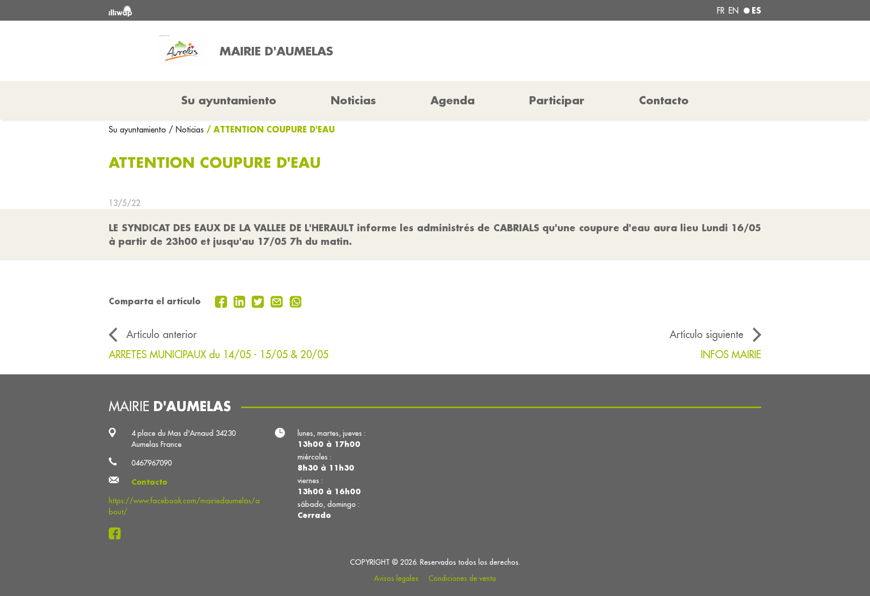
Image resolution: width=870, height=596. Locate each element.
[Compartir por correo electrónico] (277, 301)
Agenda (452, 100)
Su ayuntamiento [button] (228, 100)
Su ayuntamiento (139, 129)
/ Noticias (186, 129)
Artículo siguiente (707, 334)
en (734, 11)
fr (720, 11)
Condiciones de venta (462, 578)
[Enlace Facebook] (117, 533)
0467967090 (151, 463)
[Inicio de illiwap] (241, 10)
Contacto (664, 100)
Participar (557, 100)
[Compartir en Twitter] (259, 301)
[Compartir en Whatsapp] (295, 301)
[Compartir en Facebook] (222, 301)
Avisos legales (396, 578)
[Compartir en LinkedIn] (241, 301)
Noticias (353, 100)
